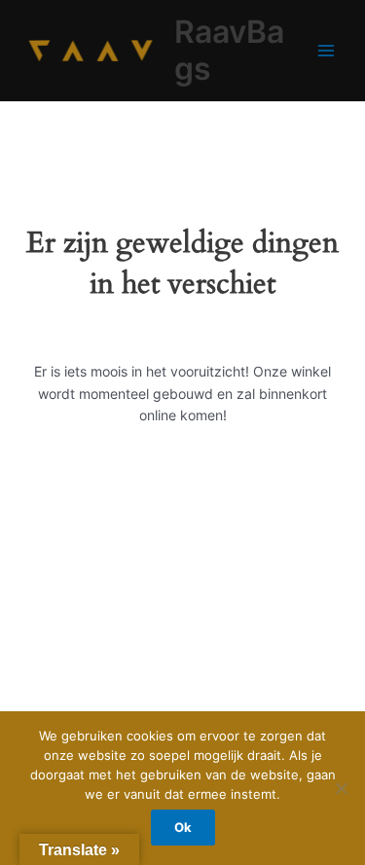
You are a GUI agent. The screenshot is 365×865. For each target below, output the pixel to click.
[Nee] (340, 788)
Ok (183, 827)
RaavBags (229, 50)
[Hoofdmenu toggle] (327, 50)
